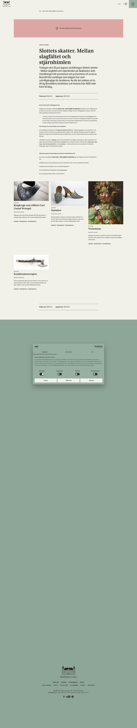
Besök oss (56, 682)
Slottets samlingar (46, 685)
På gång (63, 682)
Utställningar (72, 682)
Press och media (64, 685)
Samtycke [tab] (44, 352)
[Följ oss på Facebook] (63, 697)
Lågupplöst (16, 221)
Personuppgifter (74, 685)
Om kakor (83, 685)
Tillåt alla (91, 380)
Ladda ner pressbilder (44, 45)
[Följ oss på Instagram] (73, 697)
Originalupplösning (32, 221)
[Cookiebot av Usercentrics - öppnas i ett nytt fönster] (95, 347)
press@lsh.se (64, 170)
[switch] (59, 374)
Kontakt (56, 685)
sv (123, 4)
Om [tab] (92, 352)
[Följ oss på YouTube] (68, 697)
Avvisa (46, 380)
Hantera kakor (91, 685)
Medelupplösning (23, 221)
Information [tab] (68, 352)
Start (40, 11)
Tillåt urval (68, 380)
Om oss (82, 682)
